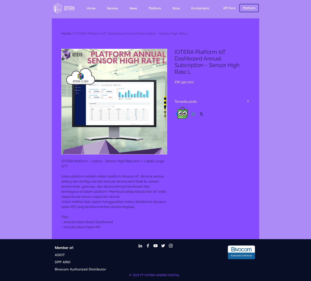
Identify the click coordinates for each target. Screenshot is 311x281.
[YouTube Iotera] (155, 245)
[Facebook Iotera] (147, 245)
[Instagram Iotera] (170, 245)
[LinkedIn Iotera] (140, 245)
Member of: (64, 247)
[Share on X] (201, 114)
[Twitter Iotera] (163, 245)
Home (66, 33)
